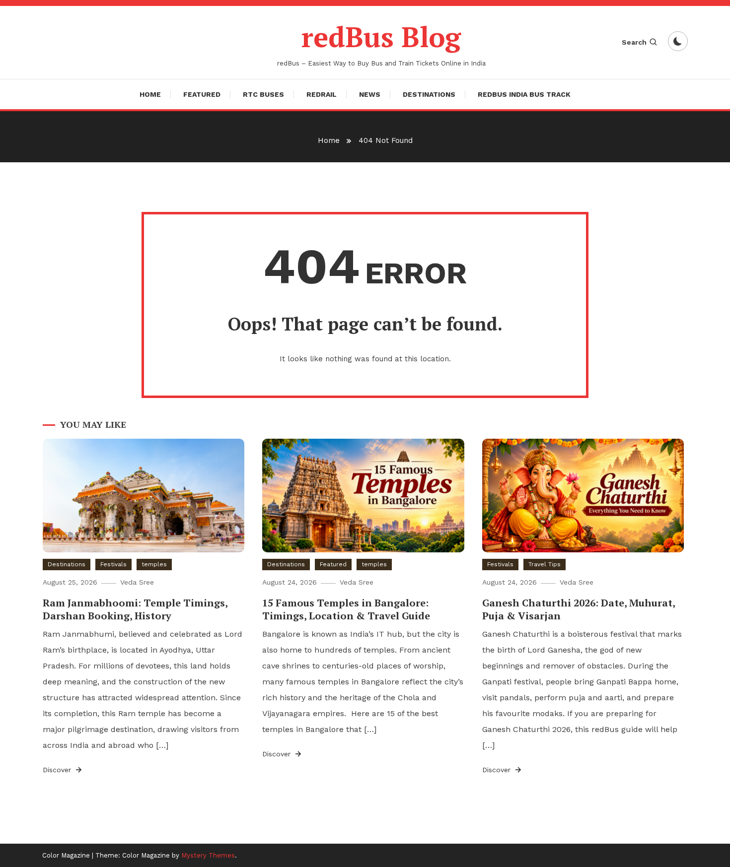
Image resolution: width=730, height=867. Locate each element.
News (369, 94)
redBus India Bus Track (524, 94)
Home (150, 94)
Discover (58, 770)
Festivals (113, 564)
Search (634, 42)
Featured (201, 94)
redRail (321, 94)
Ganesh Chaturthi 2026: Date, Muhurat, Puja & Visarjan (578, 609)
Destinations (429, 94)
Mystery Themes (208, 855)
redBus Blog (381, 36)
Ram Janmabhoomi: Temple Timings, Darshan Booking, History (135, 609)
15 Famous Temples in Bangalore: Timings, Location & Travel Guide (346, 609)
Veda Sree (137, 582)
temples (154, 564)
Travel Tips (544, 564)
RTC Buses (263, 94)
